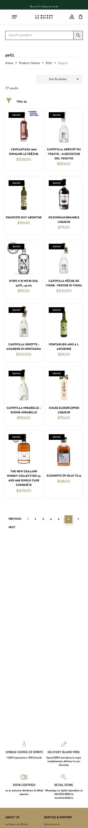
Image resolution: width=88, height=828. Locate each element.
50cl (49, 63)
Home (9, 63)
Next (12, 527)
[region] (44, 4)
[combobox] (59, 79)
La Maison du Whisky (16, 824)
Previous (15, 519)
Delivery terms (51, 824)
